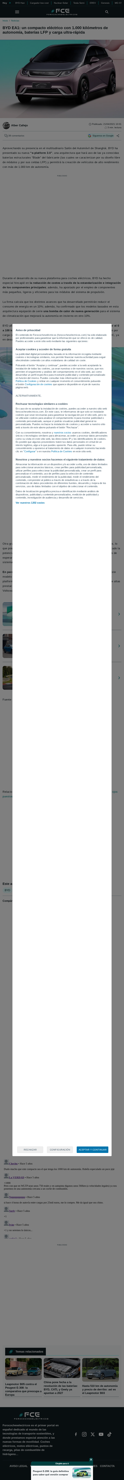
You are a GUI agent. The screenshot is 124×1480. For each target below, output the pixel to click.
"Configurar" (29, 451)
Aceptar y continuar (93, 1149)
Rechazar (30, 1149)
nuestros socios (62, 432)
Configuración (60, 1149)
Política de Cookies (26, 381)
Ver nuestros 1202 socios (30, 502)
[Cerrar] (91, 1459)
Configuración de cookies (38, 384)
